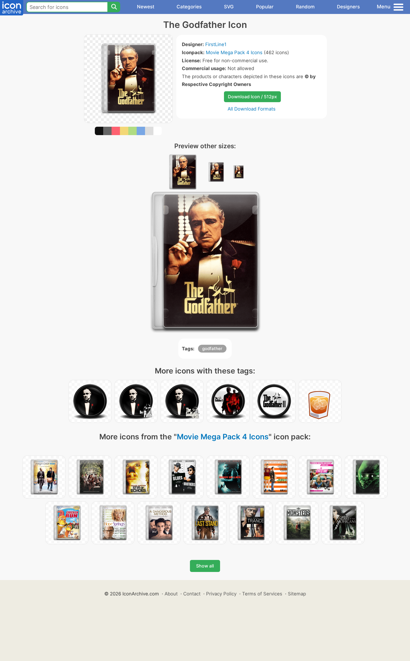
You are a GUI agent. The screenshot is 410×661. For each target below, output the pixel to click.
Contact (192, 594)
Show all (205, 566)
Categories (189, 6)
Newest (145, 6)
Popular (265, 6)
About (171, 594)
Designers (348, 6)
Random (305, 6)
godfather (212, 348)
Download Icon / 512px (252, 96)
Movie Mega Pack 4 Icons (234, 52)
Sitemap (297, 594)
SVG (229, 6)
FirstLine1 (215, 44)
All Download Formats (252, 109)
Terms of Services (262, 594)
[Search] (113, 7)
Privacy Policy (221, 594)
